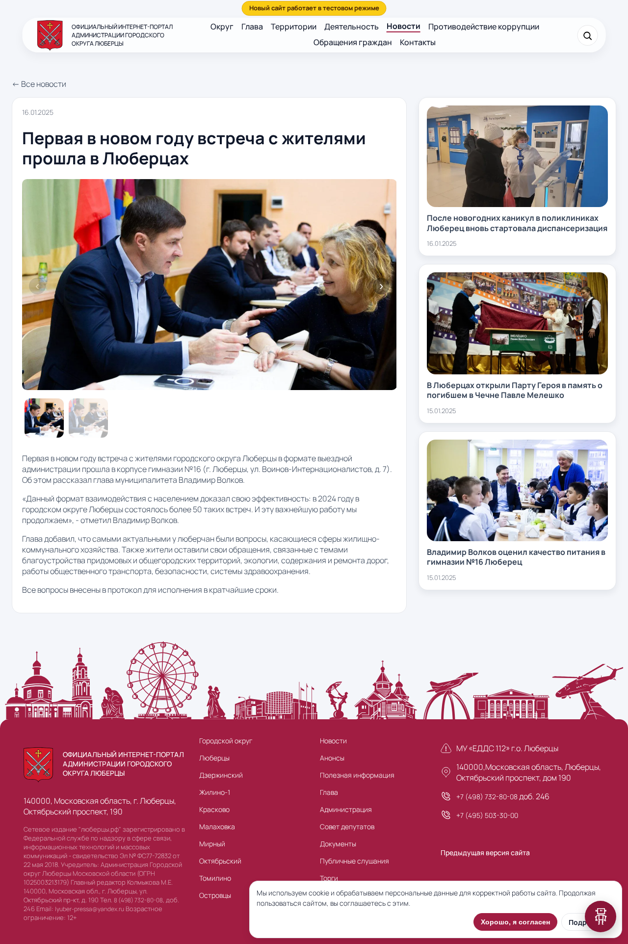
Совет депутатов (347, 826)
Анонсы (332, 757)
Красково (214, 809)
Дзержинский (221, 775)
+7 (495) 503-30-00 (487, 815)
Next (381, 286)
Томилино (215, 878)
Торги (329, 878)
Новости (403, 26)
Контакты (418, 42)
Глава (252, 26)
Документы (338, 843)
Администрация (346, 809)
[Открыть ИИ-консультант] (600, 916)
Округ (222, 26)
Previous (37, 286)
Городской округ (225, 740)
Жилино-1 (214, 792)
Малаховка (217, 826)
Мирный (212, 843)
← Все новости (39, 84)
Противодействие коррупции (483, 26)
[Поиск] (587, 35)
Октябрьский (220, 860)
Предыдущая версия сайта (485, 852)
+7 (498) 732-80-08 (487, 796)
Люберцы (214, 757)
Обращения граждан (353, 42)
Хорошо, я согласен (515, 922)
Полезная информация (357, 775)
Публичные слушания (354, 860)
